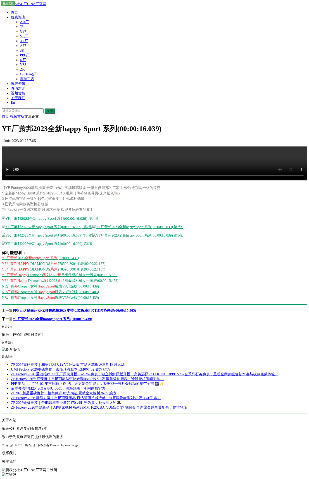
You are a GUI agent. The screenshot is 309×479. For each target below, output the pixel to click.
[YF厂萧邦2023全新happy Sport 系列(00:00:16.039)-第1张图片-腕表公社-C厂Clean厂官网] (50, 218)
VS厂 (24, 65)
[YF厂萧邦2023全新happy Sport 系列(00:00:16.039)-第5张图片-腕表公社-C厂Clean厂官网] (137, 235)
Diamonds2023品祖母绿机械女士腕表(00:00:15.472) (60, 281)
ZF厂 (24, 69)
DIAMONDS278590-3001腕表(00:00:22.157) (53, 264)
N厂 (23, 60)
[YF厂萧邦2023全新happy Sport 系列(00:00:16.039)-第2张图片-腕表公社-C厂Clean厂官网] (47, 227)
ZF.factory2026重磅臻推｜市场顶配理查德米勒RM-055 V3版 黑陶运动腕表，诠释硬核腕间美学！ (87, 379)
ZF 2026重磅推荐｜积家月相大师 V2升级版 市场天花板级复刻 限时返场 (68, 364)
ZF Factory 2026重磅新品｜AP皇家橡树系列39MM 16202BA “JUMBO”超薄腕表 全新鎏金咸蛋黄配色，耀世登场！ (101, 407)
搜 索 (49, 111)
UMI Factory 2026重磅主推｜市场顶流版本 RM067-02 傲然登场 (60, 369)
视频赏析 (18, 93)
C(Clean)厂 (28, 74)
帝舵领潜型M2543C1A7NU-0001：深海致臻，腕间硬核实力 (58, 388)
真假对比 (18, 88)
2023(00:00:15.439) (40, 258)
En (13, 102)
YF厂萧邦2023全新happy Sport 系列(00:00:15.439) (52, 319)
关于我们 (18, 98)
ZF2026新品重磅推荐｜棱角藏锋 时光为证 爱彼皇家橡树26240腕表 (63, 393)
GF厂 (24, 31)
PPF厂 (25, 55)
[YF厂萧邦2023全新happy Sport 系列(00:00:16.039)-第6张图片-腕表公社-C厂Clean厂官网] (47, 244)
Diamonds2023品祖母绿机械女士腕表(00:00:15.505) (60, 275)
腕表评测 (18, 17)
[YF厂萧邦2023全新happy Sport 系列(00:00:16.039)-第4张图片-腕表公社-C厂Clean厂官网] (47, 235)
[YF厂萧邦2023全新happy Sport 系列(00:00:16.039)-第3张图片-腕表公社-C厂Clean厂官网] (137, 227)
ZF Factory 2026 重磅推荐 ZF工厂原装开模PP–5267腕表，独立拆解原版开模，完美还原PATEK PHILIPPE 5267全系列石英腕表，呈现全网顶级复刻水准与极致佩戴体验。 (144, 374)
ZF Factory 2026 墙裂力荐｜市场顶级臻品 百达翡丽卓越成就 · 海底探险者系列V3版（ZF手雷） (86, 398)
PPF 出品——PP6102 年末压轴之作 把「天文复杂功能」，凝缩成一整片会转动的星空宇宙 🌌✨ (87, 384)
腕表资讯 (18, 84)
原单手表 (27, 79)
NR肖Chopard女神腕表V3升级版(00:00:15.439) (50, 286)
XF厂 (24, 41)
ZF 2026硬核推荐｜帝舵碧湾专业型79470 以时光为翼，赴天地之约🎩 (66, 403)
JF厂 (23, 27)
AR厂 (24, 22)
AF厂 (24, 46)
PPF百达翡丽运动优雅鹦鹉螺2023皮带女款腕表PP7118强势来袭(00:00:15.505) (74, 310)
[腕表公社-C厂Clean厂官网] (24, 4)
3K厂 (24, 50)
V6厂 (24, 36)
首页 (14, 12)
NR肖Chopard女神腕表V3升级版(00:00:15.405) (50, 292)
